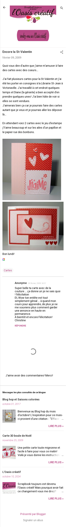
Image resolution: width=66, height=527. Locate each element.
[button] (62, 52)
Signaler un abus (33, 520)
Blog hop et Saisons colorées (20, 399)
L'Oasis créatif (11, 472)
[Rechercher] (62, 8)
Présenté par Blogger (33, 514)
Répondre (20, 325)
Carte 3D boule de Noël (16, 435)
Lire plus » (56, 426)
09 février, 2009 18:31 (37, 283)
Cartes (8, 270)
